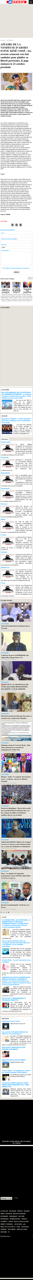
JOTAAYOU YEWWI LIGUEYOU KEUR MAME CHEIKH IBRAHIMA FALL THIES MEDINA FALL (15, 1084)
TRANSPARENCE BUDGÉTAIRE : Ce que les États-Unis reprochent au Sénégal (27, 290)
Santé (31, 299)
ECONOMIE (12, 296)
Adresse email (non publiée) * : (9, 239)
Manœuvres (5, 567)
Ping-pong (4, 457)
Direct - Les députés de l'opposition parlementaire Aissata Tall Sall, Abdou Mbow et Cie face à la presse (16, 875)
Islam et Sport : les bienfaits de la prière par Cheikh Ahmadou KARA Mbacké (16, 1071)
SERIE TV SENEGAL (5, 299)
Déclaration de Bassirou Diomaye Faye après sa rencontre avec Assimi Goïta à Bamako (16, 717)
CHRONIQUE (18, 296)
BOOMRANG (29, 296)
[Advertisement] (16, 21)
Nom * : (3, 233)
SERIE (24, 294)
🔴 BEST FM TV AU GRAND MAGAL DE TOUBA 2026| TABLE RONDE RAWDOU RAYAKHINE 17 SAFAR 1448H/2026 (14, 686)
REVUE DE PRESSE (5, 296)
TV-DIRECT (16, 297)
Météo (3, 519)
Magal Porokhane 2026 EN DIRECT (14, 1060)
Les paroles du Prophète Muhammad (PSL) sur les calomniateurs (15, 1033)
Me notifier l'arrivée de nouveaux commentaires (16, 268)
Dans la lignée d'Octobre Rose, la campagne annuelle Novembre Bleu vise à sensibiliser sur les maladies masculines (16, 943)
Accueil (3, 40)
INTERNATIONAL (4, 297)
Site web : (4, 244)
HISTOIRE (28, 300)
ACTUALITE (10, 40)
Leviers (3, 535)
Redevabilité (5, 473)
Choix (3, 583)
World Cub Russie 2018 (27, 297)
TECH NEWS (14, 300)
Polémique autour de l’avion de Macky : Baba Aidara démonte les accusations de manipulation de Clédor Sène (16, 747)
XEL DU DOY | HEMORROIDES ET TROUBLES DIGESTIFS (14, 999)
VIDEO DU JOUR (21, 300)
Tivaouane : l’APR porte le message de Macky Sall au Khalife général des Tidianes (5, 290)
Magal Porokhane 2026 (17, 1062)
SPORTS (15, 294)
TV (31, 300)
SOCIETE (20, 294)
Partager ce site (6, 1198)
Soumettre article (5, 1236)
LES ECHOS (13, 299)
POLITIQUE (10, 294)
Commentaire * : (5, 250)
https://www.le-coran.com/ (17, 1023)
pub (17, 299)
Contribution (3, 300)
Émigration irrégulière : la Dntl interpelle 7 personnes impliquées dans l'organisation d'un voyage (16, 420)
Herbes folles (5, 442)
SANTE (20, 297)
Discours (4, 504)
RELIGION (28, 294)
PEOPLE (11, 297)
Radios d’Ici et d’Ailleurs (24, 299)
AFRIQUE (9, 300)
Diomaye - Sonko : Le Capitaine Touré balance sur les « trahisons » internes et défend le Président (16, 779)
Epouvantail (5, 488)
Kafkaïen (4, 552)
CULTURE (24, 296)
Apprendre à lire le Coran (11, 1021)
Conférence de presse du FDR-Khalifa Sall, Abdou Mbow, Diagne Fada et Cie (15, 656)
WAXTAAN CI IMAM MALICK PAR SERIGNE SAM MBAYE (13, 1048)
